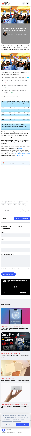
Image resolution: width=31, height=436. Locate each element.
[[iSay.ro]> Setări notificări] (3, 430)
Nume (2, 232)
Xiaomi (23, 204)
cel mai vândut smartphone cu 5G (21, 153)
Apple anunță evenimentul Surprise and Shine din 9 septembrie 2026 (14, 328)
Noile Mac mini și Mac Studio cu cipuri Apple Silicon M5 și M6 (15, 407)
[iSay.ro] (5, 3)
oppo (27, 201)
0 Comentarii (4, 218)
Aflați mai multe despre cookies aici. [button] (11, 421)
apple (3, 201)
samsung (3, 204)
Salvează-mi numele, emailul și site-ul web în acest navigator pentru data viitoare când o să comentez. (16, 269)
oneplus (21, 201)
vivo (19, 204)
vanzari (15, 204)
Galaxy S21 (21, 148)
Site (2, 247)
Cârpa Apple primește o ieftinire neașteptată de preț (15, 380)
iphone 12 (16, 201)
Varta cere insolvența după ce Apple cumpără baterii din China (15, 356)
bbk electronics (9, 201)
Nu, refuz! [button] (8, 424)
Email (2, 239)
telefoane (9, 204)
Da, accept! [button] (22, 424)
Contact (8, 429)
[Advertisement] (15, 182)
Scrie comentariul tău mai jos (7, 254)
